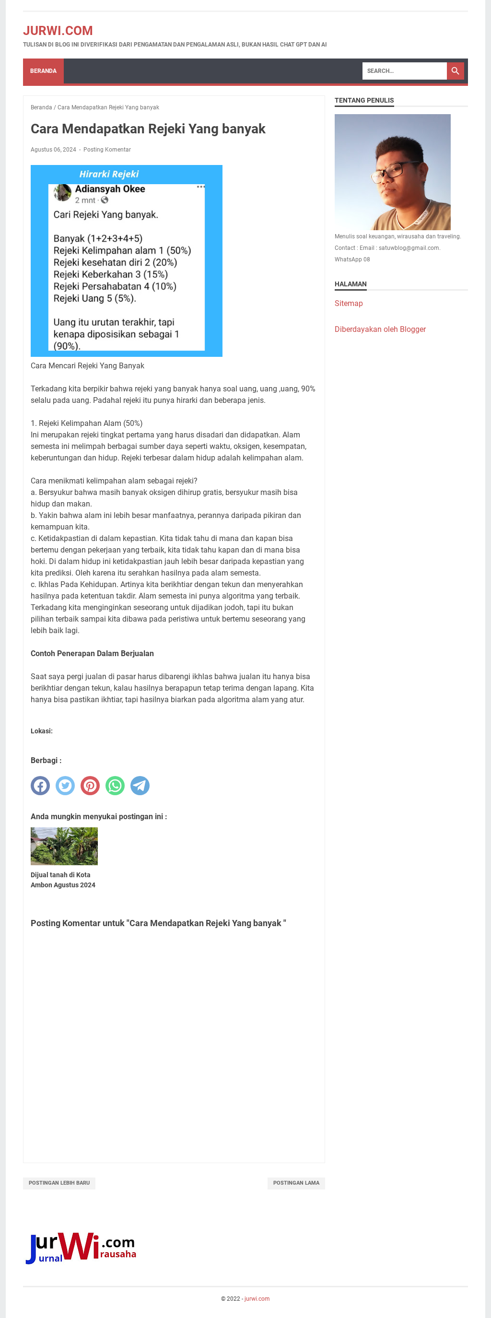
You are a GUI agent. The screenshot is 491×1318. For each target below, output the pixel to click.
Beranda (43, 71)
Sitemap (349, 303)
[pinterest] (90, 785)
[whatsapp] (115, 785)
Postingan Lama (296, 1183)
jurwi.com (58, 31)
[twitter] (65, 785)
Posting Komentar (107, 149)
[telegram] (140, 785)
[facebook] (40, 785)
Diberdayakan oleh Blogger (380, 329)
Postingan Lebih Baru (59, 1183)
